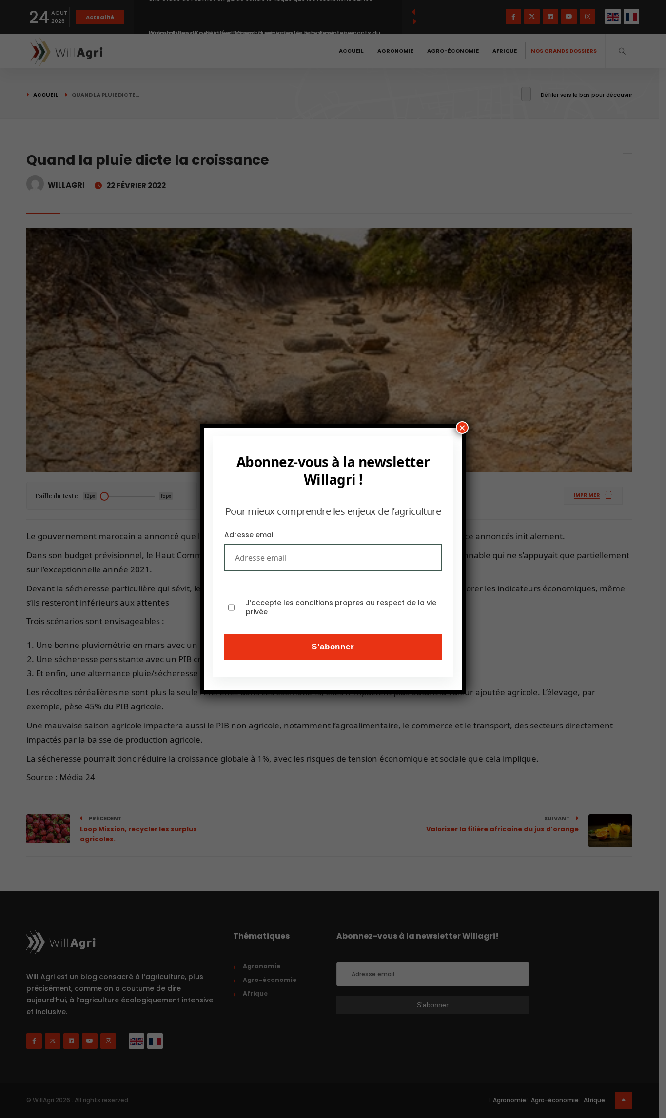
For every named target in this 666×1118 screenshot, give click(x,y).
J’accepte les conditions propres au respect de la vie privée (341, 607)
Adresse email (249, 535)
